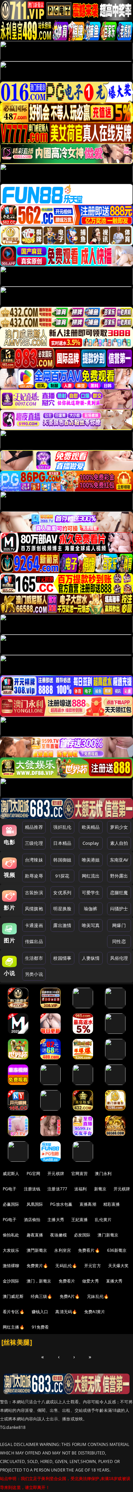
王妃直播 (79, 1219)
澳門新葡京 (37, 1250)
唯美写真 (91, 925)
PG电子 (10, 1189)
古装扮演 (34, 892)
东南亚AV (119, 860)
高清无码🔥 (66, 1312)
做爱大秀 (90, 1281)
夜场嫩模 (58, 1235)
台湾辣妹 (34, 860)
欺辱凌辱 (34, 876)
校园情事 (62, 958)
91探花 (62, 876)
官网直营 (79, 1173)
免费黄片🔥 (37, 1266)
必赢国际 (11, 1204)
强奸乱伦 (62, 827)
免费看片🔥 (89, 1250)
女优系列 (62, 892)
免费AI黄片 (94, 1312)
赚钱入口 (40, 1312)
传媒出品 (34, 941)
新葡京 (100, 1189)
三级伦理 (34, 843)
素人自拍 (119, 843)
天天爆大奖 (118, 1266)
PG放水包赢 (61, 1204)
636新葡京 (117, 1250)
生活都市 (34, 958)
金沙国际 (11, 1281)
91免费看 (40, 1327)
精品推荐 (34, 827)
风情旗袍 (34, 909)
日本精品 (62, 843)
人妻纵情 (91, 958)
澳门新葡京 (108, 1235)
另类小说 (34, 974)
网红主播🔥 (14, 1327)
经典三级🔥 (42, 1296)
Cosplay (91, 843)
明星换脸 (62, 909)
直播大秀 (114, 1281)
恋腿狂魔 (119, 892)
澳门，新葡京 (39, 1281)
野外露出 (119, 876)
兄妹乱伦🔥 (98, 1296)
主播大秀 (55, 1219)
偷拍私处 (11, 1235)
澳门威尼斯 (13, 1296)
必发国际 (82, 1235)
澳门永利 (103, 1173)
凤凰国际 (35, 1204)
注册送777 (57, 1189)
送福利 (80, 1189)
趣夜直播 (35, 1235)
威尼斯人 (11, 1173)
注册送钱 (32, 1189)
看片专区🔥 (14, 1312)
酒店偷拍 (32, 1219)
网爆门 (118, 925)
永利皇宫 (62, 1250)
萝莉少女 (119, 827)
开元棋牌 (55, 1173)
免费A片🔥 (70, 1296)
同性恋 (118, 941)
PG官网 (34, 1173)
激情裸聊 (11, 1266)
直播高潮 (87, 1204)
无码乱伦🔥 (66, 1266)
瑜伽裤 (90, 909)
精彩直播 (111, 1204)
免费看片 (67, 1281)
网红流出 (91, 876)
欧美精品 (91, 827)
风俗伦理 (119, 958)
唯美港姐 (91, 860)
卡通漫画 (34, 925)
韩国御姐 (62, 860)
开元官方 (92, 1266)
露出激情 (62, 925)
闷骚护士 (119, 909)
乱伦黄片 (103, 1219)
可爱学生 (91, 892)
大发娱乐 (11, 1250)
